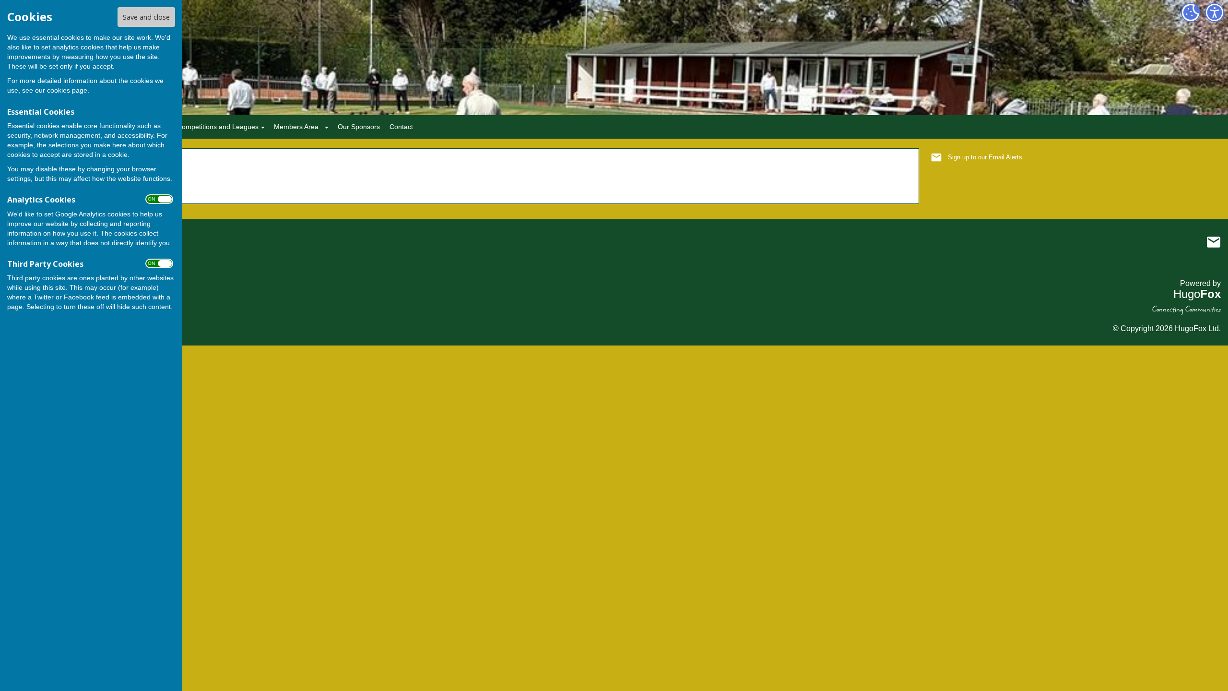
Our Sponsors (359, 127)
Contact (401, 127)
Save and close (146, 17)
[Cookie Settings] (1190, 12)
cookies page (67, 90)
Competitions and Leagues (218, 127)
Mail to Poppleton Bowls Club (1213, 242)
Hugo (1197, 293)
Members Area (296, 127)
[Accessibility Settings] (1214, 12)
